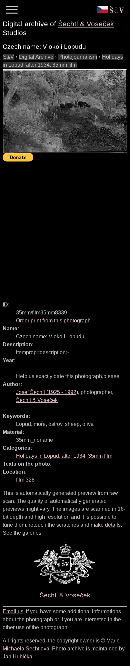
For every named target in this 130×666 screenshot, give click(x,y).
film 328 (25, 480)
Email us (13, 611)
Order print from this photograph (53, 320)
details (113, 525)
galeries (31, 533)
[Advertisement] (65, 228)
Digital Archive (36, 57)
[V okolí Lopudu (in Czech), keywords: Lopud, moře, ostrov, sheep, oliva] (65, 111)
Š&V (8, 57)
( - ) (47, 392)
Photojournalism (77, 57)
